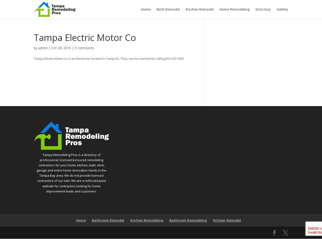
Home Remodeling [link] (234, 10)
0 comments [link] (84, 48)
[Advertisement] (250, 61)
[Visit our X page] (285, 233)
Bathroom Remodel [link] (108, 220)
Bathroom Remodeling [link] (188, 220)
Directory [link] (263, 10)
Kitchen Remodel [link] (200, 10)
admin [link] (43, 48)
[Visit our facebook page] (274, 233)
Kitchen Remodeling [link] (146, 220)
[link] (55, 9)
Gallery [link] (282, 10)
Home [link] (146, 10)
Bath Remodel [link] (168, 10)
